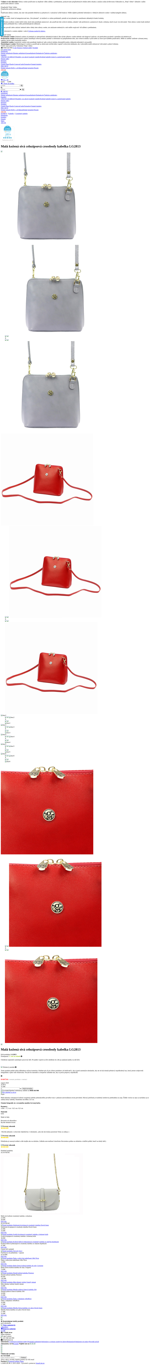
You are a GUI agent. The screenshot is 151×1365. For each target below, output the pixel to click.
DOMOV (4, 113)
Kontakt (35, 48)
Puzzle (36, 68)
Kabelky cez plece (22, 57)
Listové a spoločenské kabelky (61, 57)
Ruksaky (4, 61)
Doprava (20, 48)
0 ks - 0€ (5, 80)
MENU (5, 91)
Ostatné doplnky (36, 64)
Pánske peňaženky (7, 53)
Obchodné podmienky (34, 1342)
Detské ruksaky (6, 68)
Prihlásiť (23, 1357)
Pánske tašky (5, 59)
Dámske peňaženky (19, 53)
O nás (15, 48)
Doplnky (4, 62)
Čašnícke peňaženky (50, 53)
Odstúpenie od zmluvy (81, 1342)
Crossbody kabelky (34, 57)
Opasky (3, 64)
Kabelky (3, 55)
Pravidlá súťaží (94, 1342)
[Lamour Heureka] (35, 1344)
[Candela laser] (15, 1361)
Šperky (12, 64)
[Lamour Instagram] (33, 1344)
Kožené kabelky (45, 57)
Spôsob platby (27, 48)
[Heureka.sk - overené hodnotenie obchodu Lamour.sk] (5, 78)
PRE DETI (4, 66)
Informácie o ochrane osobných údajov (54, 1342)
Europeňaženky (31, 53)
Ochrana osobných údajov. (37, 31)
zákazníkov (8, 1326)
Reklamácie (70, 1342)
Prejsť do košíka (8, 83)
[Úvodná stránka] (6, 49)
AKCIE (3, 70)
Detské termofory (28, 68)
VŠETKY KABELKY (8, 57)
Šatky (8, 64)
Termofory (27, 64)
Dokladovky (40, 53)
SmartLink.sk (40, 1363)
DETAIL (4, 1221)
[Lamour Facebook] (31, 1344)
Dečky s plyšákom (17, 68)
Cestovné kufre (19, 64)
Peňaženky (4, 51)
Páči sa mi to (12, 1092)
